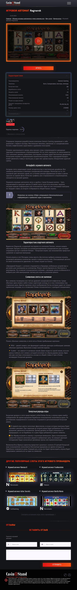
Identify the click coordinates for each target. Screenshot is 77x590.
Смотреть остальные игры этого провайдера (38, 514)
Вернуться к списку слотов (15, 134)
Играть (38, 68)
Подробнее (21, 476)
